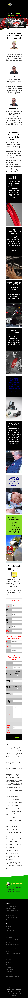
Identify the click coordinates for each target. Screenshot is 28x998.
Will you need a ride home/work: (8, 687)
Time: (7, 667)
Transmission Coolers (12, 944)
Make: (7, 641)
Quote (7, 929)
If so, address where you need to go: (8, 694)
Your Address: (8, 610)
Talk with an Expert (11, 931)
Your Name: (7, 606)
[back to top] (14, 984)
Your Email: (7, 631)
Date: (7, 663)
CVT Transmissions (11, 906)
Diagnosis (9, 937)
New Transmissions (11, 908)
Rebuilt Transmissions (12, 910)
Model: (7, 646)
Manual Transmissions (12, 920)
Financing (9, 974)
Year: (7, 650)
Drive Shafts (9, 967)
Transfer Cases (10, 962)
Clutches (8, 965)
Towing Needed (17, 672)
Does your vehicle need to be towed (8, 673)
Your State (7, 620)
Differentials (9, 969)
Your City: (7, 615)
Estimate (8, 926)
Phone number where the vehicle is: (8, 700)
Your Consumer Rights (12, 976)
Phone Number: (8, 627)
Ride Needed (17, 686)
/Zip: (7, 622)
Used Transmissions (12, 917)
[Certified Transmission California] (14, 6)
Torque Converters (11, 947)
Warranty (9, 971)
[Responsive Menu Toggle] (21, 3)
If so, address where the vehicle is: (8, 681)
